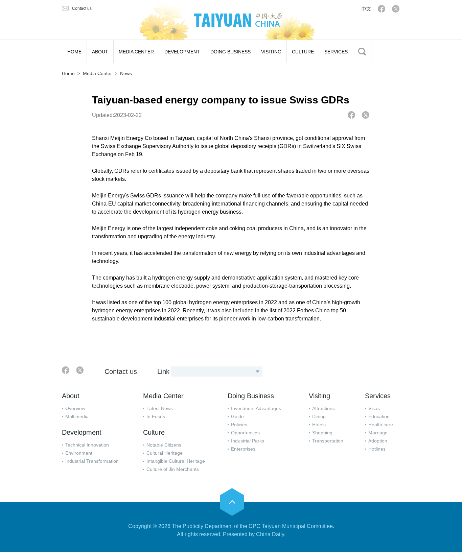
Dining (319, 416)
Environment (78, 453)
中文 (366, 8)
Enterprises (243, 449)
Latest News (159, 408)
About (70, 396)
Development (81, 432)
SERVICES (336, 51)
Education (379, 416)
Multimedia (77, 416)
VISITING (271, 51)
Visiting (319, 396)
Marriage (378, 432)
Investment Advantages (256, 408)
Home (68, 73)
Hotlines (377, 449)
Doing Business (251, 396)
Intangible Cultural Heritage (175, 461)
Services (378, 396)
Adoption (377, 440)
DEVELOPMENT (182, 51)
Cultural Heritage (164, 453)
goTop (232, 502)
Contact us (82, 8)
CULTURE (303, 51)
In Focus (155, 416)
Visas (374, 408)
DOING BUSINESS (230, 51)
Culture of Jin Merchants (172, 469)
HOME (74, 51)
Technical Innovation (87, 445)
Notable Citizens (163, 445)
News (126, 73)
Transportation (327, 440)
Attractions (323, 408)
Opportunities (245, 432)
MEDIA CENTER (136, 51)
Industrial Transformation (92, 461)
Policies (239, 424)
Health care (380, 424)
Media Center (97, 73)
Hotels (319, 424)
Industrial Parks (247, 440)
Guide (237, 416)
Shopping (322, 432)
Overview (75, 408)
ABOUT (100, 51)
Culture (154, 432)
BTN (362, 51)
